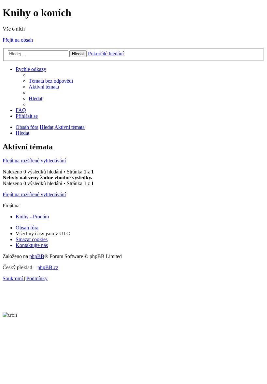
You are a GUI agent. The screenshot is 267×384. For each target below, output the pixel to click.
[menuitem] (51, 81)
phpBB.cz (47, 267)
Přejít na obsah (18, 40)
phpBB (36, 256)
